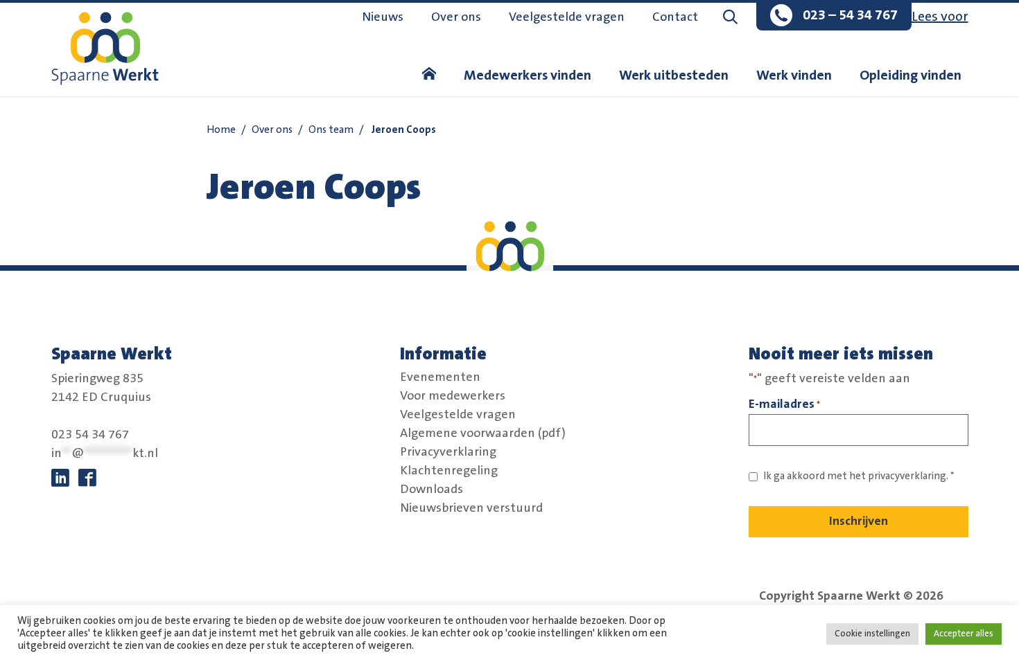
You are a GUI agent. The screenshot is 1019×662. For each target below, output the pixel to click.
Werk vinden (794, 75)
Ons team (331, 130)
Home (221, 130)
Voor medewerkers (452, 396)
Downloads (431, 489)
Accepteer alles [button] (963, 633)
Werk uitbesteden (674, 75)
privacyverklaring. (908, 476)
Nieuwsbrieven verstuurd (471, 508)
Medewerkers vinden (527, 75)
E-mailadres (784, 404)
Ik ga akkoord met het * (859, 476)
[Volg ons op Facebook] (87, 478)
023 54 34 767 (90, 435)
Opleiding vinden (910, 75)
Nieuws (382, 17)
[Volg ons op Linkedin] (60, 478)
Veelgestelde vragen (567, 17)
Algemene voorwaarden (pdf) (483, 433)
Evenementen (440, 377)
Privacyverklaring (448, 452)
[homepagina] (429, 75)
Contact (675, 17)
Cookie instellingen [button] (872, 633)
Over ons (456, 17)
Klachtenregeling (449, 471)
